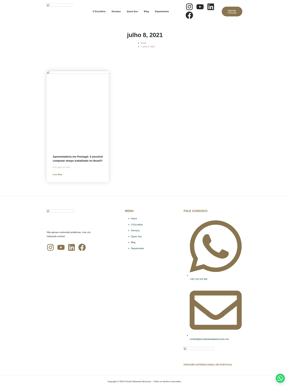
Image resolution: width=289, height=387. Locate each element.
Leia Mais (57, 174)
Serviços (116, 11)
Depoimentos (162, 11)
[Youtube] (200, 7)
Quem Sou (132, 11)
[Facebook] (189, 15)
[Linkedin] (210, 7)
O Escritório (99, 11)
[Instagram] (189, 7)
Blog (146, 11)
